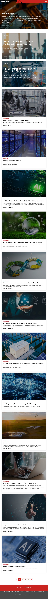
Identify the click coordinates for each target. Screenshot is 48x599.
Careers (11, 591)
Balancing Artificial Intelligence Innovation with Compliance (20, 323)
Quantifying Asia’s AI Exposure (12, 160)
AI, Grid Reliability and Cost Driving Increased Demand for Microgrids (23, 363)
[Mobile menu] (45, 1)
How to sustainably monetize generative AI (15, 566)
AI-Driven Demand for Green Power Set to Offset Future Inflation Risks (23, 201)
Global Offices (6, 591)
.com (19, 587)
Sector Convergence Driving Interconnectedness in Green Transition (22, 283)
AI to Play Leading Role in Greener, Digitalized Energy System (21, 404)
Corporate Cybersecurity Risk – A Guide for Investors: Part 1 (20, 525)
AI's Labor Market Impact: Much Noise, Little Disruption (19, 70)
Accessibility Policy (41, 591)
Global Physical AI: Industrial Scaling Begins (16, 120)
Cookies (22, 591)
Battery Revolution (8, 443)
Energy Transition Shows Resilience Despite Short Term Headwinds (22, 242)
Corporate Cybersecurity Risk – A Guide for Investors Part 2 (20, 483)
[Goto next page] (31, 579)
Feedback (27, 591)
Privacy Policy (33, 591)
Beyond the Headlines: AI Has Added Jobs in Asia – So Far (18, 43)
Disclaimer (17, 591)
